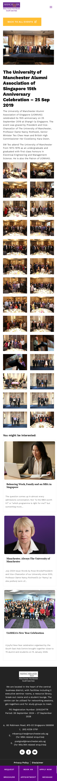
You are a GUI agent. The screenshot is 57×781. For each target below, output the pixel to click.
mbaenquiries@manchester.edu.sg (30, 733)
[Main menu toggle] (51, 7)
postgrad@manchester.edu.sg (30, 741)
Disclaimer (37, 762)
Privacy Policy (21, 762)
